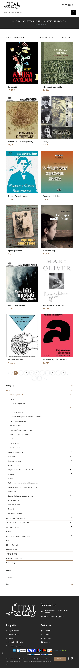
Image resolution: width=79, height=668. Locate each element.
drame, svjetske (15, 426)
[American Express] (15, 650)
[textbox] (38, 577)
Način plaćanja (13, 634)
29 (34, 378)
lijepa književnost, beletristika (21, 430)
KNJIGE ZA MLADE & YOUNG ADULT (21, 470)
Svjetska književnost (55, 21)
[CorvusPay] (59, 650)
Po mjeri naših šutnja (49, 250)
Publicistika (12, 457)
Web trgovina (29, 21)
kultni (12, 439)
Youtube (47, 642)
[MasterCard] (39, 650)
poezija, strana (17, 412)
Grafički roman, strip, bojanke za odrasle (22, 487)
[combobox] (39, 577)
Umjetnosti (12, 492)
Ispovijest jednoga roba (15, 250)
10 (63, 373)
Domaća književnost (15, 452)
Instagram (47, 638)
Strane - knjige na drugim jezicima (20, 496)
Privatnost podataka (15, 646)
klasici (12, 399)
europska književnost (18, 403)
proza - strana (15, 408)
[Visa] (31, 650)
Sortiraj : (8, 37)
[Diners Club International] (22, 650)
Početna (16, 21)
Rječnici (11, 509)
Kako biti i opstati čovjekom (16, 305)
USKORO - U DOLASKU (14, 558)
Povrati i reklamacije (15, 642)
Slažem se (60, 658)
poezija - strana (15, 447)
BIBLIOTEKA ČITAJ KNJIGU (15, 518)
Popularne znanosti (15, 461)
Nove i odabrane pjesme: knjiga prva (53, 305)
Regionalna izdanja (15, 513)
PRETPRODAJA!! (11, 549)
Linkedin (47, 634)
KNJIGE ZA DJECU (14, 465)
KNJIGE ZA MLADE (12, 545)
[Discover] (49, 650)
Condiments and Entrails (15, 360)
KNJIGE (40, 21)
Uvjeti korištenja (14, 631)
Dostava (11, 638)
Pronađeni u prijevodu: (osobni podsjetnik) (20, 141)
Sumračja (46, 141)
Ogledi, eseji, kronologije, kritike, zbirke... (23, 483)
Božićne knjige (11, 563)
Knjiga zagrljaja (12, 87)
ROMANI (11, 474)
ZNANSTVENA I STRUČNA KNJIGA (18, 523)
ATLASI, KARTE (11, 554)
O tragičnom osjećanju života (51, 196)
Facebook (47, 631)
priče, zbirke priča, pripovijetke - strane (26, 417)
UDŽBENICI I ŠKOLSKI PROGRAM (18, 536)
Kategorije (10, 385)
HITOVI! (9, 541)
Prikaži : (64, 37)
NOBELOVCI (14, 443)
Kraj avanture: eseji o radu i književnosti (55, 360)
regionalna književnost (18, 421)
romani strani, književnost (19, 434)
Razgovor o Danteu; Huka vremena (18, 196)
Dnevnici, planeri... (14, 505)
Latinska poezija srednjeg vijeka (52, 87)
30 (39, 378)
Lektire (10, 478)
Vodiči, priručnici (14, 500)
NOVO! (8, 532)
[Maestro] (44, 650)
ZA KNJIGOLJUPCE (12, 527)
